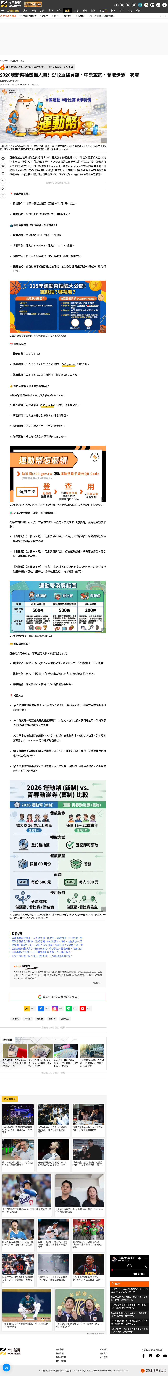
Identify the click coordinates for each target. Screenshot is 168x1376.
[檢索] (158, 5)
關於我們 (104, 1353)
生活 (93, 10)
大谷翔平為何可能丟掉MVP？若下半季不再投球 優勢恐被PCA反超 (26, 1210)
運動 (67, 10)
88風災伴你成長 (28, 15)
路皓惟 (7, 81)
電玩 (101, 10)
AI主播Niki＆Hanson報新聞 (103, 15)
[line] (128, 5)
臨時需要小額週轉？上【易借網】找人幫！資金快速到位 (17, 1163)
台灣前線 (68, 15)
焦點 (25, 10)
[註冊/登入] (164, 5)
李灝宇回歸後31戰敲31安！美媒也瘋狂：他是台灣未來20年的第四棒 (53, 1244)
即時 (34, 10)
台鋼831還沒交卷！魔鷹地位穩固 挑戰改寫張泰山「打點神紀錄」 (26, 1325)
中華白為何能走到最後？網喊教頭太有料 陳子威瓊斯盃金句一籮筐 (52, 1130)
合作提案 (104, 1357)
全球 (76, 10)
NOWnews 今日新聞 (9, 61)
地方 (130, 10)
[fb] (116, 5)
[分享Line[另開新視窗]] (3, 166)
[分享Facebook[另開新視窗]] (3, 158)
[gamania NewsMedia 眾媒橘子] (153, 1371)
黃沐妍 (28, 1018)
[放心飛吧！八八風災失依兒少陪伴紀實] (33, 4)
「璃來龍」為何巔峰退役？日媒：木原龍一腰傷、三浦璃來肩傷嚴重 (79, 1325)
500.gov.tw (68, 364)
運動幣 (15, 1018)
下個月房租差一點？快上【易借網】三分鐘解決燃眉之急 (87, 1128)
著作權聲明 (61, 1361)
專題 (51, 10)
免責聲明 (60, 1353)
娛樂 (59, 10)
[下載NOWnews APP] (152, 5)
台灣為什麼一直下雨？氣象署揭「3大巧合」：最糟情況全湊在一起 (52, 1278)
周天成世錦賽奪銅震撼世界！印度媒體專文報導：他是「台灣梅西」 (52, 1163)
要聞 (42, 10)
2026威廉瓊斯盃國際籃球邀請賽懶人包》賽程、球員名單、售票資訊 (17, 1130)
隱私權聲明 (61, 1357)
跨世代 (45, 15)
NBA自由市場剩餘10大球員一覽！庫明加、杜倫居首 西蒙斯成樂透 (87, 1278)
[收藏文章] (3, 196)
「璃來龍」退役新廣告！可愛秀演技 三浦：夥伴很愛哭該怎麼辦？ (87, 1163)
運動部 (52, 1018)
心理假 (81, 15)
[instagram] (122, 5)
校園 (138, 10)
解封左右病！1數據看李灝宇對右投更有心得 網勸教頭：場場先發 (17, 1279)
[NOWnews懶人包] (146, 5)
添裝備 (40, 1018)
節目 (121, 10)
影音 (113, 10)
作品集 (96, 983)
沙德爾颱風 (13, 10)
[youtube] (134, 5)
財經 (85, 10)
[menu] (2, 10)
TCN (56, 15)
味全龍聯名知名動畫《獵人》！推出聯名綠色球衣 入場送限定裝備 (87, 1244)
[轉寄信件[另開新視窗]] (3, 173)
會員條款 (104, 1349)
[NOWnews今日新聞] (11, 4)
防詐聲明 (60, 1349)
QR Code (65, 1018)
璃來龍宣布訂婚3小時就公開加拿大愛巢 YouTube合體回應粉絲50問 (79, 1210)
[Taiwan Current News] (140, 5)
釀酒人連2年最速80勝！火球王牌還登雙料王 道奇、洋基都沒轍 (17, 1243)
